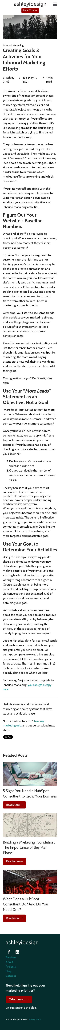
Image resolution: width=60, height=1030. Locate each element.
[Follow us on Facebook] (9, 952)
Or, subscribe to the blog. (21, 1007)
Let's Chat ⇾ (30, 10)
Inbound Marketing (13, 45)
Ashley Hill (9, 79)
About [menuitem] (9, 962)
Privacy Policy (35, 1019)
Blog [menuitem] (8, 971)
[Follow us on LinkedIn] (17, 952)
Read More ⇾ (14, 805)
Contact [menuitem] (11, 975)
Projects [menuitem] (11, 966)
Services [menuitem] (11, 957)
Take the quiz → (19, 999)
